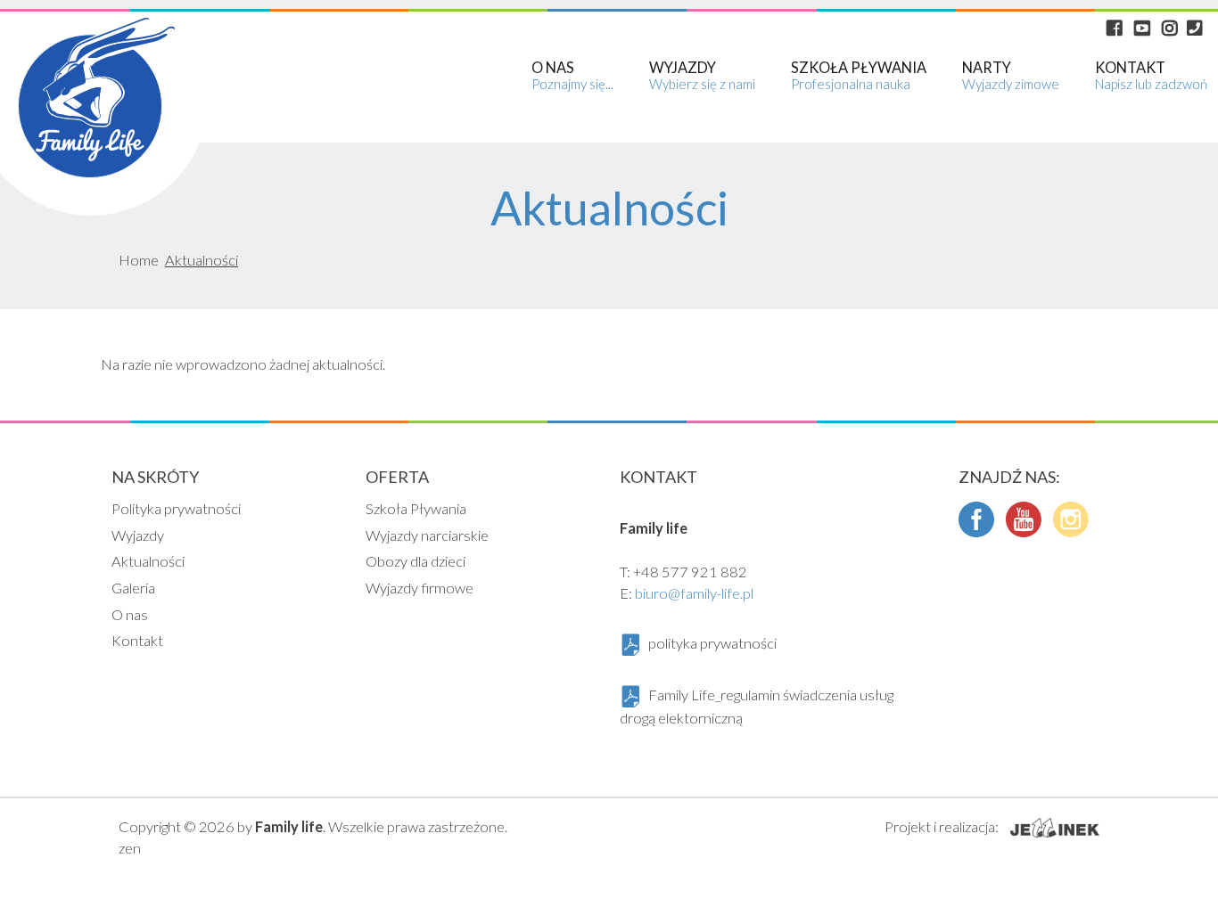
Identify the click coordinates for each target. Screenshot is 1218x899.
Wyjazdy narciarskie (427, 535)
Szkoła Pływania (416, 508)
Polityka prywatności (176, 508)
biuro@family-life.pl (694, 592)
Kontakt (137, 640)
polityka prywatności (712, 642)
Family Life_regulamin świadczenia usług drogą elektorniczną (756, 706)
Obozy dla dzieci (415, 560)
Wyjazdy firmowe (419, 587)
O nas (129, 614)
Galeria (133, 587)
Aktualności (148, 560)
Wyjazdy (137, 535)
